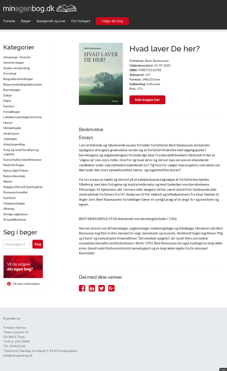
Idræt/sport (11, 133)
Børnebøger (11, 90)
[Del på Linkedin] (92, 287)
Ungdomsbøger (14, 203)
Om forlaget (80, 21)
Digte (7, 100)
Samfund (9, 198)
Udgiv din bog (112, 21)
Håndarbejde (12, 128)
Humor (8, 122)
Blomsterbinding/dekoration (22, 84)
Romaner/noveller (15, 192)
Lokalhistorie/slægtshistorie (22, 117)
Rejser (7, 181)
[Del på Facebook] (82, 287)
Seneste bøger (13, 62)
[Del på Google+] (111, 287)
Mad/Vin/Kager (14, 165)
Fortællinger (11, 112)
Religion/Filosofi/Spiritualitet (23, 187)
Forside (9, 21)
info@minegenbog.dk (18, 355)
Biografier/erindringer (18, 79)
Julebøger (10, 139)
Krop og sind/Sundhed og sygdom (21, 152)
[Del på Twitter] (101, 287)
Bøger (26, 21)
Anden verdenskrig (16, 68)
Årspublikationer (14, 219)
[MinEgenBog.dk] (39, 8)
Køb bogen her (147, 100)
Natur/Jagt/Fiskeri (15, 170)
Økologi (8, 208)
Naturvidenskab (14, 176)
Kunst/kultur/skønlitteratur (22, 159)
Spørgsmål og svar (50, 21)
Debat (7, 95)
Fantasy (8, 106)
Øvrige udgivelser (15, 214)
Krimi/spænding (14, 144)
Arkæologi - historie (16, 57)
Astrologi (9, 73)
